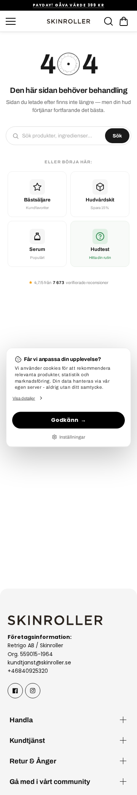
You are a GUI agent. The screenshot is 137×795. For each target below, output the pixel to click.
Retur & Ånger (33, 761)
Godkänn (64, 420)
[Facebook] (15, 690)
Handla (21, 720)
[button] (123, 21)
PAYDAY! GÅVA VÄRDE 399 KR (68, 5)
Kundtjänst (27, 740)
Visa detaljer (24, 398)
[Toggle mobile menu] (24, 21)
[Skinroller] (68, 21)
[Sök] (108, 21)
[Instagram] (32, 690)
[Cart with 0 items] (123, 21)
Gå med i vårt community (50, 781)
